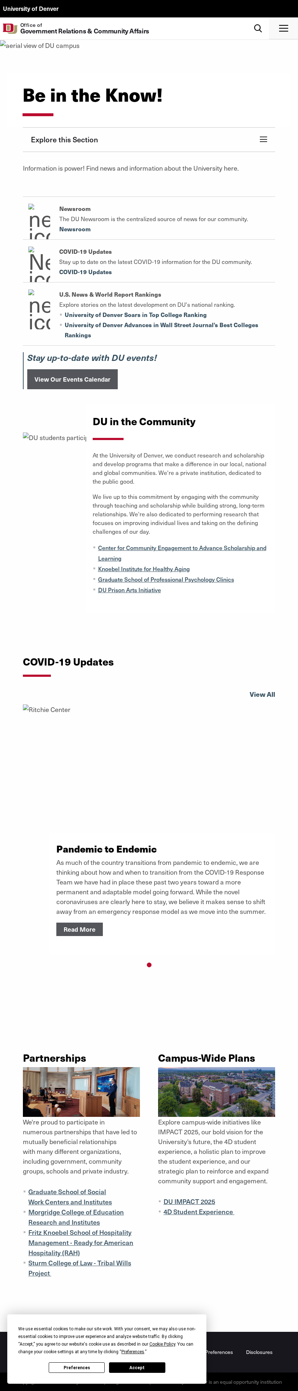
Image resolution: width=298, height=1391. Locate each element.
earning (111, 558)
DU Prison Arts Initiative (129, 590)
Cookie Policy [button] (162, 1344)
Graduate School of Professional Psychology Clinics (166, 579)
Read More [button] (80, 929)
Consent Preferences (209, 1352)
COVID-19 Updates (85, 272)
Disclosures (259, 1352)
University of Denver (31, 8)
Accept (137, 1367)
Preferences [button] (132, 1351)
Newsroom (75, 229)
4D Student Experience (199, 1211)
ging (184, 569)
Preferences (77, 1367)
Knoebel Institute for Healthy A (138, 569)
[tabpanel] (149, 829)
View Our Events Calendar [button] (72, 379)
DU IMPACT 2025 (189, 1201)
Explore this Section (64, 139)
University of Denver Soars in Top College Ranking (136, 314)
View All (262, 694)
